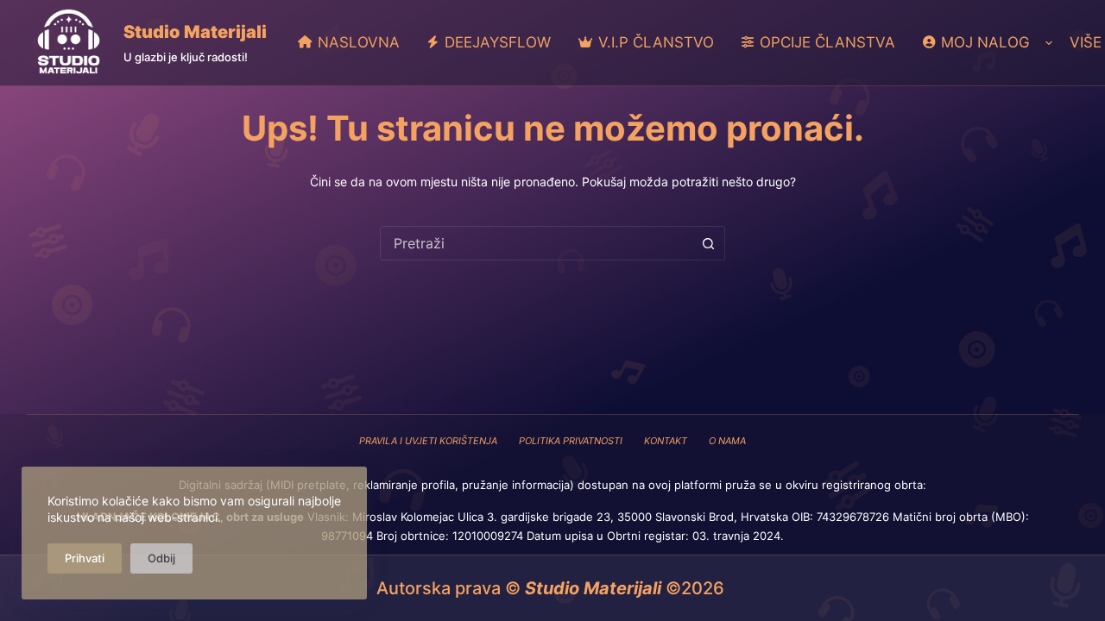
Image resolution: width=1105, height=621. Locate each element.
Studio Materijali (195, 32)
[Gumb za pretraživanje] (707, 243)
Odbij (161, 558)
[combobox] (536, 243)
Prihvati (84, 558)
